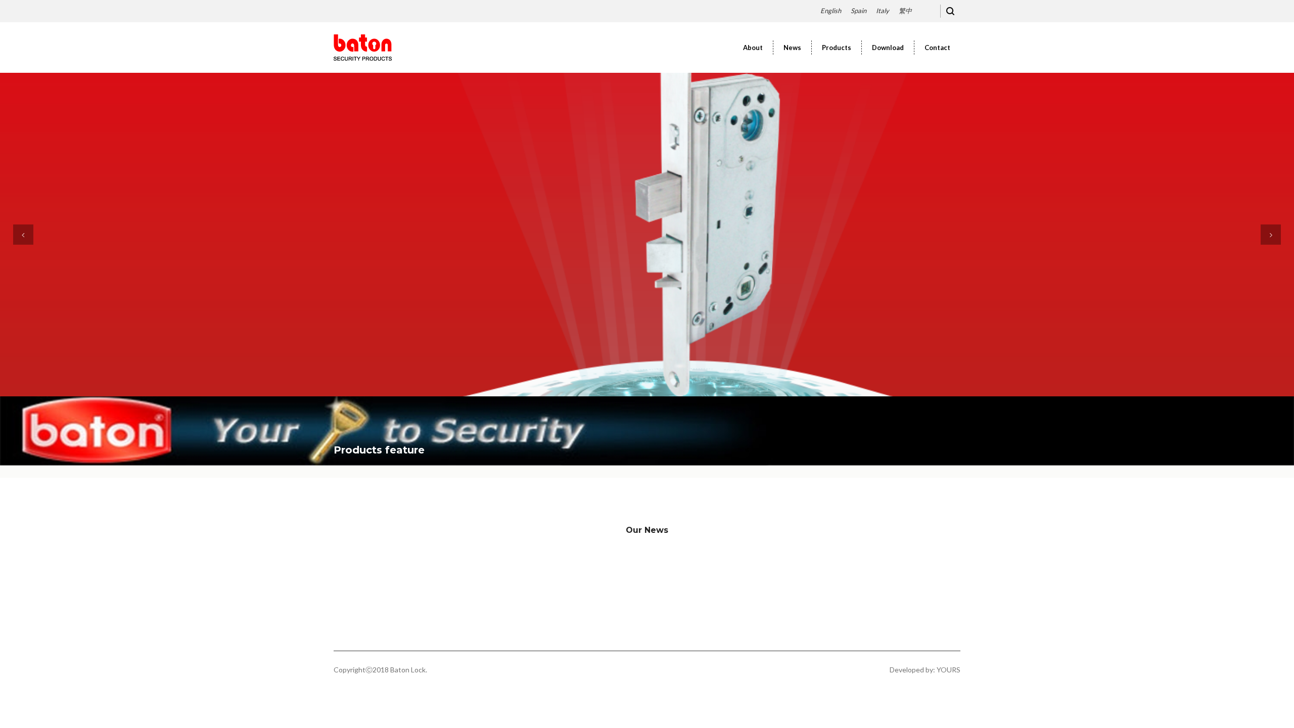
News (792, 47)
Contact (937, 47)
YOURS (948, 669)
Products (836, 47)
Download (888, 47)
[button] (23, 234)
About (753, 47)
